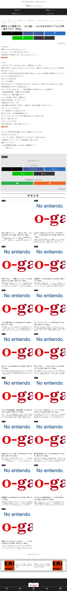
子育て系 (5, 156)
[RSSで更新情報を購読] (50, 183)
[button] (44, 38)
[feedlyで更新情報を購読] (17, 183)
